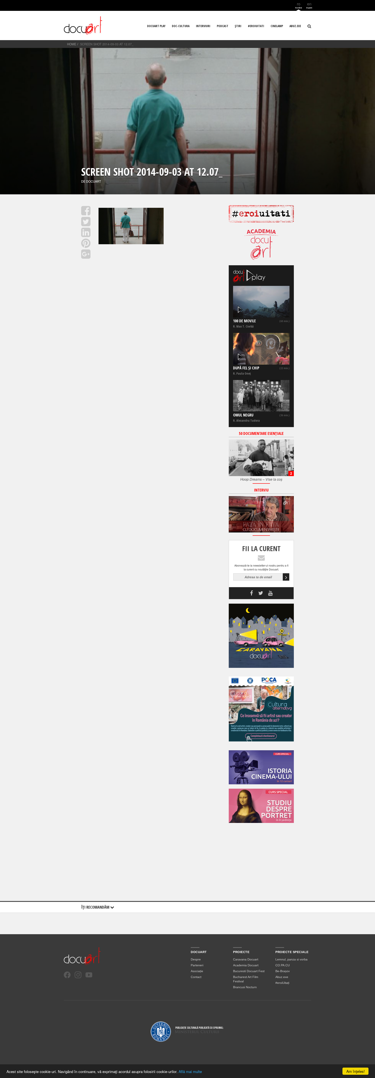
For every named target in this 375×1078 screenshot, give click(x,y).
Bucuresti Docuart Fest (249, 971)
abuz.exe (295, 26)
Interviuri (203, 26)
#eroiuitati (256, 26)
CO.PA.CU (282, 965)
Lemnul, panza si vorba (291, 959)
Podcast (222, 26)
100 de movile (244, 320)
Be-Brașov (282, 971)
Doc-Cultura (180, 26)
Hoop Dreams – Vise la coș (261, 479)
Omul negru (243, 415)
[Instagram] (78, 975)
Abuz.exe (281, 977)
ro (298, 5)
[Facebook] (67, 975)
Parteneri (197, 965)
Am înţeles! (355, 1071)
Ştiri (238, 26)
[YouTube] (89, 975)
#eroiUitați (282, 983)
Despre (196, 959)
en (309, 5)
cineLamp (277, 26)
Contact (196, 977)
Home (71, 44)
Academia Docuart (245, 965)
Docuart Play (156, 26)
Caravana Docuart (245, 959)
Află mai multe (190, 1071)
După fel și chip (246, 367)
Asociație (197, 971)
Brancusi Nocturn (245, 987)
